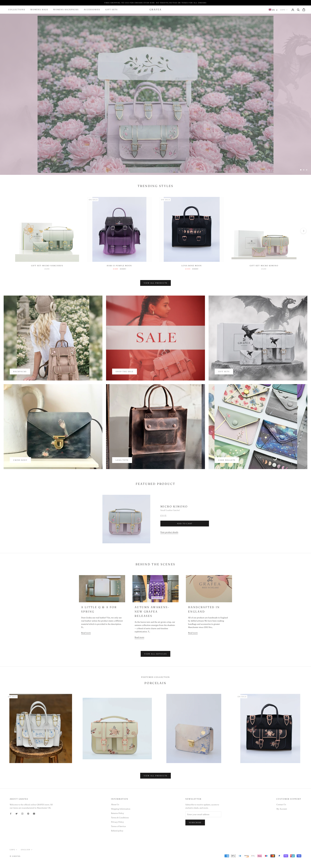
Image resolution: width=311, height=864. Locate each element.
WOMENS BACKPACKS (66, 9)
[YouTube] (34, 813)
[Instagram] (22, 813)
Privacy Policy (117, 822)
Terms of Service (118, 826)
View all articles (155, 654)
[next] (303, 231)
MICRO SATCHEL (155, 163)
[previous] (7, 231)
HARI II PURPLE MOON (119, 266)
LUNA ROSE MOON (191, 266)
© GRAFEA (15, 856)
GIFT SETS (111, 9)
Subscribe (195, 822)
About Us (115, 804)
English (25, 850)
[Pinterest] (28, 813)
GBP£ (282, 10)
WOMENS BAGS (39, 9)
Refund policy (117, 830)
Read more (86, 633)
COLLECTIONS (16, 9)
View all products (155, 283)
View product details (169, 532)
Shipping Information (120, 809)
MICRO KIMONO (174, 506)
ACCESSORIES (92, 9)
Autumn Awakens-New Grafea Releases (152, 611)
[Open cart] (304, 9)
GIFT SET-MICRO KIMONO (264, 266)
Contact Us (281, 804)
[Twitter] (16, 813)
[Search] (298, 9)
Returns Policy (117, 813)
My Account (281, 809)
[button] (273, 9)
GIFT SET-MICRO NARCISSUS (47, 266)
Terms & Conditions (120, 817)
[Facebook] (11, 813)
